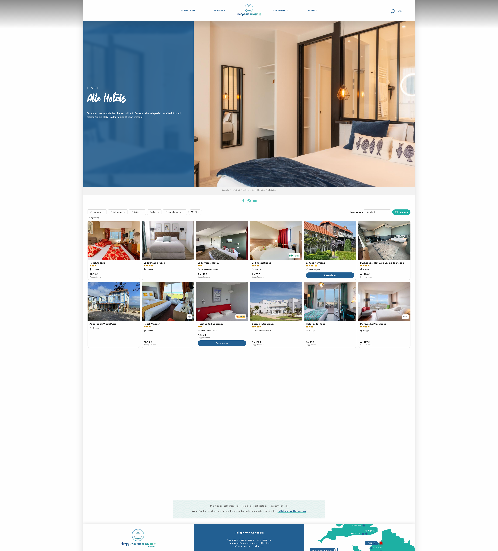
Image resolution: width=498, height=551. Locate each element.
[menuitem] (187, 10)
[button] (393, 11)
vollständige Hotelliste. (292, 511)
